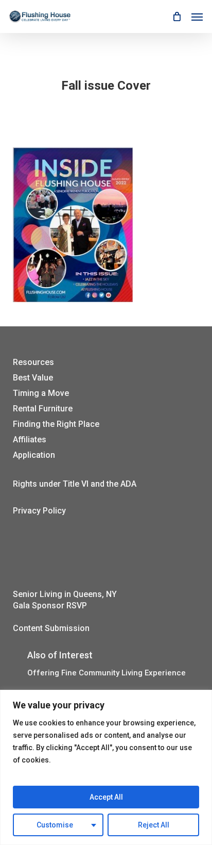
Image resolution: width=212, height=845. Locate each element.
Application (34, 455)
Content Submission (51, 628)
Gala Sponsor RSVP (50, 605)
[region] (106, 767)
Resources (33, 362)
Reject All (153, 825)
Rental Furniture (43, 408)
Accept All (106, 797)
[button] (197, 16)
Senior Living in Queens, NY (65, 594)
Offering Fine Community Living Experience (106, 673)
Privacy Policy (39, 511)
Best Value (33, 378)
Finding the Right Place (56, 424)
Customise (55, 825)
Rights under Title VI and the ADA (74, 484)
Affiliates (29, 439)
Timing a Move (41, 393)
